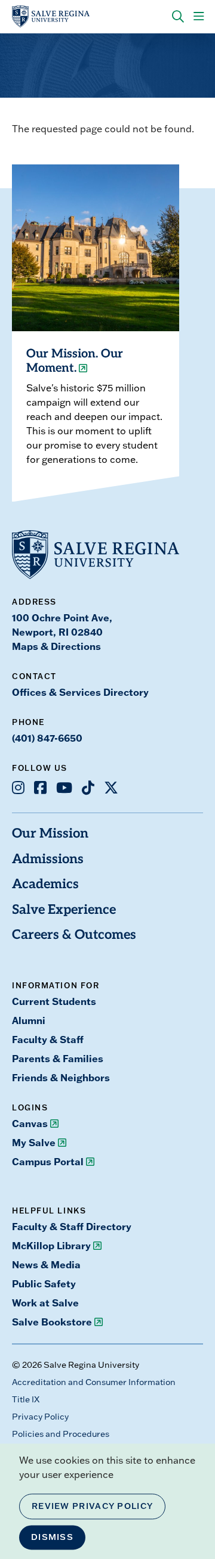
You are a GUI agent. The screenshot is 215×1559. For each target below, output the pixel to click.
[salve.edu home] (51, 16)
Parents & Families (57, 1058)
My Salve (34, 1142)
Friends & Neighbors (61, 1077)
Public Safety (44, 1283)
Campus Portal (48, 1161)
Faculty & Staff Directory (71, 1226)
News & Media (46, 1264)
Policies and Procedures (60, 1434)
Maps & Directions (56, 646)
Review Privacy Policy (92, 1506)
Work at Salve (45, 1302)
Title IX (25, 1399)
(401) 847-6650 (47, 738)
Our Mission (50, 834)
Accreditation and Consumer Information (94, 1382)
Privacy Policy (40, 1416)
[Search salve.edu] (178, 17)
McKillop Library (51, 1245)
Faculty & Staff (48, 1039)
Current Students (54, 1001)
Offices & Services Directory (80, 692)
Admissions (48, 860)
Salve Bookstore (52, 1321)
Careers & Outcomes (74, 935)
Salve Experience (64, 910)
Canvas (30, 1123)
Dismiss (52, 1537)
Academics (45, 885)
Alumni (28, 1020)
